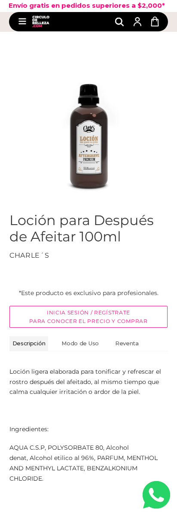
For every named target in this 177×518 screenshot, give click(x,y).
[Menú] (22, 21)
